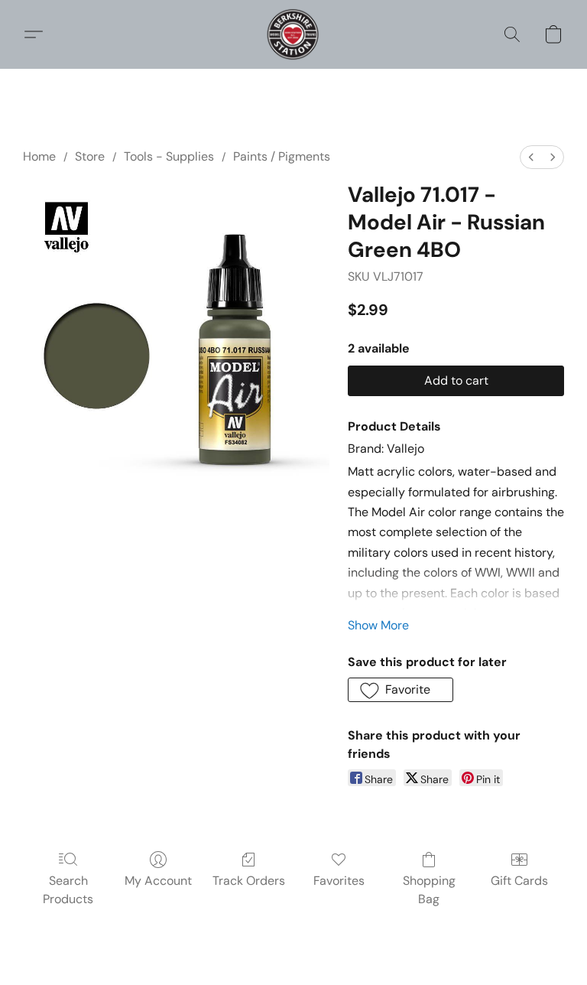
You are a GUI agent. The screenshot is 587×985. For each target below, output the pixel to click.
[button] (293, 34)
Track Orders (248, 881)
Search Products (68, 890)
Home (39, 156)
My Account (158, 881)
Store (90, 156)
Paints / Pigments (281, 156)
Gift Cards (519, 881)
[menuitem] (531, 157)
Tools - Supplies (169, 156)
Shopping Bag (429, 890)
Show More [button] (378, 625)
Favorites (339, 881)
